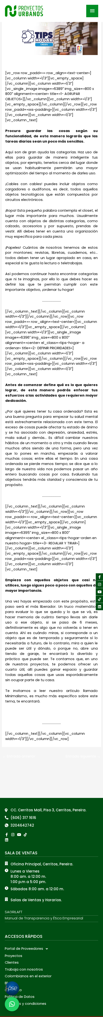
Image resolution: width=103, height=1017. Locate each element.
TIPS (11, 64)
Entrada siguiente (83, 756)
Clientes (12, 962)
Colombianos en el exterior (28, 976)
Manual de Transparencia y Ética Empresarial (44, 918)
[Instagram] (99, 584)
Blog (8, 983)
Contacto (13, 990)
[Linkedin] (6, 840)
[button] (51, 948)
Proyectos (13, 955)
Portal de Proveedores (24, 948)
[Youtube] (99, 591)
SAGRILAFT (13, 911)
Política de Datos (19, 996)
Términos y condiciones (25, 1003)
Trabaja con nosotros (24, 969)
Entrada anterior (18, 756)
